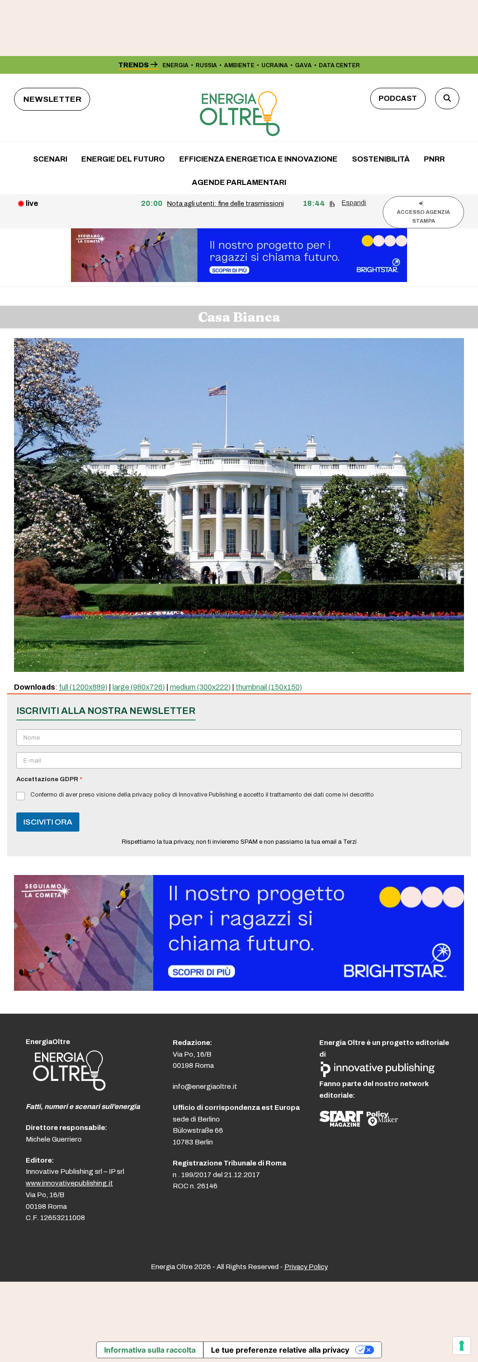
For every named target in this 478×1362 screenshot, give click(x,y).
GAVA (303, 65)
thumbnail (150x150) (269, 687)
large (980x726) (138, 687)
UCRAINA (274, 65)
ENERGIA (175, 65)
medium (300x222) (200, 687)
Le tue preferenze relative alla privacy (280, 1350)
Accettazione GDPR (49, 779)
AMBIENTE (239, 65)
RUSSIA (206, 65)
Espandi (354, 202)
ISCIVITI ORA (47, 822)
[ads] (239, 988)
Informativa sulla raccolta (150, 1350)
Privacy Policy (306, 1266)
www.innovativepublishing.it (69, 1183)
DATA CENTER (339, 65)
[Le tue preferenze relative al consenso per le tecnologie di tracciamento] (462, 1346)
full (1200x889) (83, 687)
